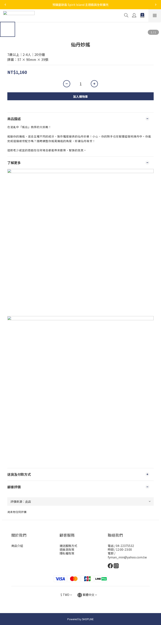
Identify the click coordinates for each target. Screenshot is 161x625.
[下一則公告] (156, 4)
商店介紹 (17, 546)
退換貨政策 (67, 549)
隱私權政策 (67, 553)
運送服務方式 (68, 546)
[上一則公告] (5, 4)
